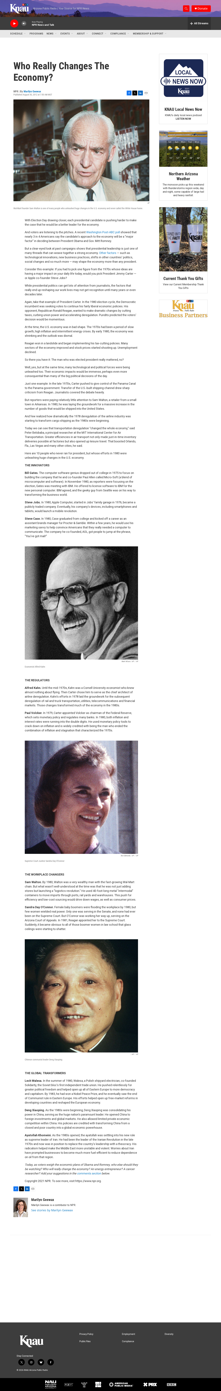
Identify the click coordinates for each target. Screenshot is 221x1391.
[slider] (29, 23)
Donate (203, 8)
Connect (97, 33)
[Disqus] (110, 1278)
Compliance (118, 33)
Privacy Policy (86, 1334)
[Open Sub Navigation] (25, 33)
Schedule (16, 33)
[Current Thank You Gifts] (183, 239)
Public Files (85, 1341)
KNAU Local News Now (183, 109)
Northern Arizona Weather (183, 176)
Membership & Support (148, 33)
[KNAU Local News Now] (183, 78)
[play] (14, 23)
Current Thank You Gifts (183, 278)
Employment (128, 1334)
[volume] (24, 23)
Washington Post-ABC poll (103, 232)
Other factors (107, 253)
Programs (36, 33)
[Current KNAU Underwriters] (183, 308)
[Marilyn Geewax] (20, 1207)
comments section (89, 1173)
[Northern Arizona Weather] (183, 149)
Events (65, 33)
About (81, 33)
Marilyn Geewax (32, 91)
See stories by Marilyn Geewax (52, 1210)
